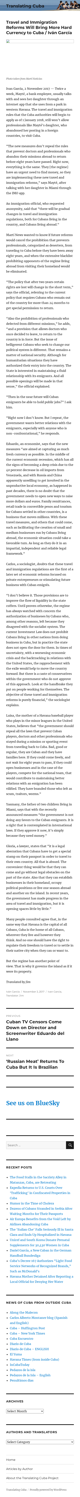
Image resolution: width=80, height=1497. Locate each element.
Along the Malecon (24, 1312)
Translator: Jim (15, 995)
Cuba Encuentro (21, 1338)
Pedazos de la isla (22, 1370)
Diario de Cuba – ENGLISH (29, 1349)
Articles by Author (19, 1469)
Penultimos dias (21, 1380)
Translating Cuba (25, 6)
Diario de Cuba (20, 1344)
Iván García (13, 991)
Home (10, 1460)
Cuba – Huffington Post (27, 1328)
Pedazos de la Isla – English (30, 1375)
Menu (68, 5)
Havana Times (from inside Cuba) (34, 1359)
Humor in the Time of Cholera (32, 1203)
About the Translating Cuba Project (32, 1478)
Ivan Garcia (54, 991)
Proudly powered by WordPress (48, 1489)
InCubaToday (19, 1365)
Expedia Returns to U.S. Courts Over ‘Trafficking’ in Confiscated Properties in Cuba (40, 1193)
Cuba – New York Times (27, 1333)
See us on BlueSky (33, 1103)
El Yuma (16, 1354)
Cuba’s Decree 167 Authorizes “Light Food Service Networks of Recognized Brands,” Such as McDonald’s (41, 1266)
